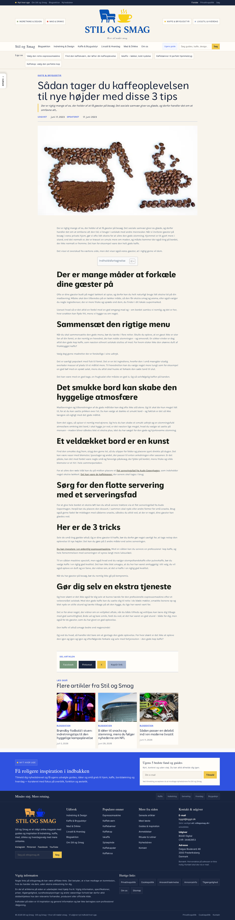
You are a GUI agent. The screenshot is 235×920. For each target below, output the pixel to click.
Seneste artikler (147, 815)
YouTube (54, 847)
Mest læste (144, 820)
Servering (186, 796)
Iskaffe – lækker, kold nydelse (136, 56)
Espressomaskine (112, 815)
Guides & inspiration (149, 826)
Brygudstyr (213, 796)
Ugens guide (170, 46)
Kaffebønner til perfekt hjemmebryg (174, 56)
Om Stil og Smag (39, 2)
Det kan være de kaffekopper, (97, 474)
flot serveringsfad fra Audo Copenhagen (138, 470)
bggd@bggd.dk (187, 819)
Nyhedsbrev (67, 2)
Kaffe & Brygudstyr (178, 21)
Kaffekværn (109, 820)
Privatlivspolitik (207, 2)
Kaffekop (107, 831)
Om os (144, 46)
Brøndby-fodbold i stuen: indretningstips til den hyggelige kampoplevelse (75, 734)
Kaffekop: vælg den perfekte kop (43, 64)
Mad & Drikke (57, 21)
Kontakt (143, 847)
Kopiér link (116, 664)
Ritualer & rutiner (147, 837)
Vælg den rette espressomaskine (43, 56)
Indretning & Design (31, 21)
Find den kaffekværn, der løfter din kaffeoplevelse (90, 56)
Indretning (172, 796)
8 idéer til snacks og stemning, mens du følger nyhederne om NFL (116, 734)
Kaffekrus (108, 853)
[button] (3, 81)
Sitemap (137, 890)
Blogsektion (54, 2)
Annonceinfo (190, 882)
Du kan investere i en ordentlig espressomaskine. (84, 549)
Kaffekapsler (109, 847)
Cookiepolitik (147, 882)
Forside (195, 2)
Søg (218, 2)
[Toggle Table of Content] (130, 261)
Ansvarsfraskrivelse (169, 882)
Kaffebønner (109, 826)
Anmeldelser (145, 831)
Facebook (68, 664)
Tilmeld (210, 775)
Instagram (20, 847)
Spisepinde (108, 842)
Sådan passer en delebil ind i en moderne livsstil (157, 732)
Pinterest (87, 664)
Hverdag (199, 796)
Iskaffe (106, 837)
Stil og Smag (25, 46)
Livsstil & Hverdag (207, 21)
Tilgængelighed (210, 882)
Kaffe (160, 796)
